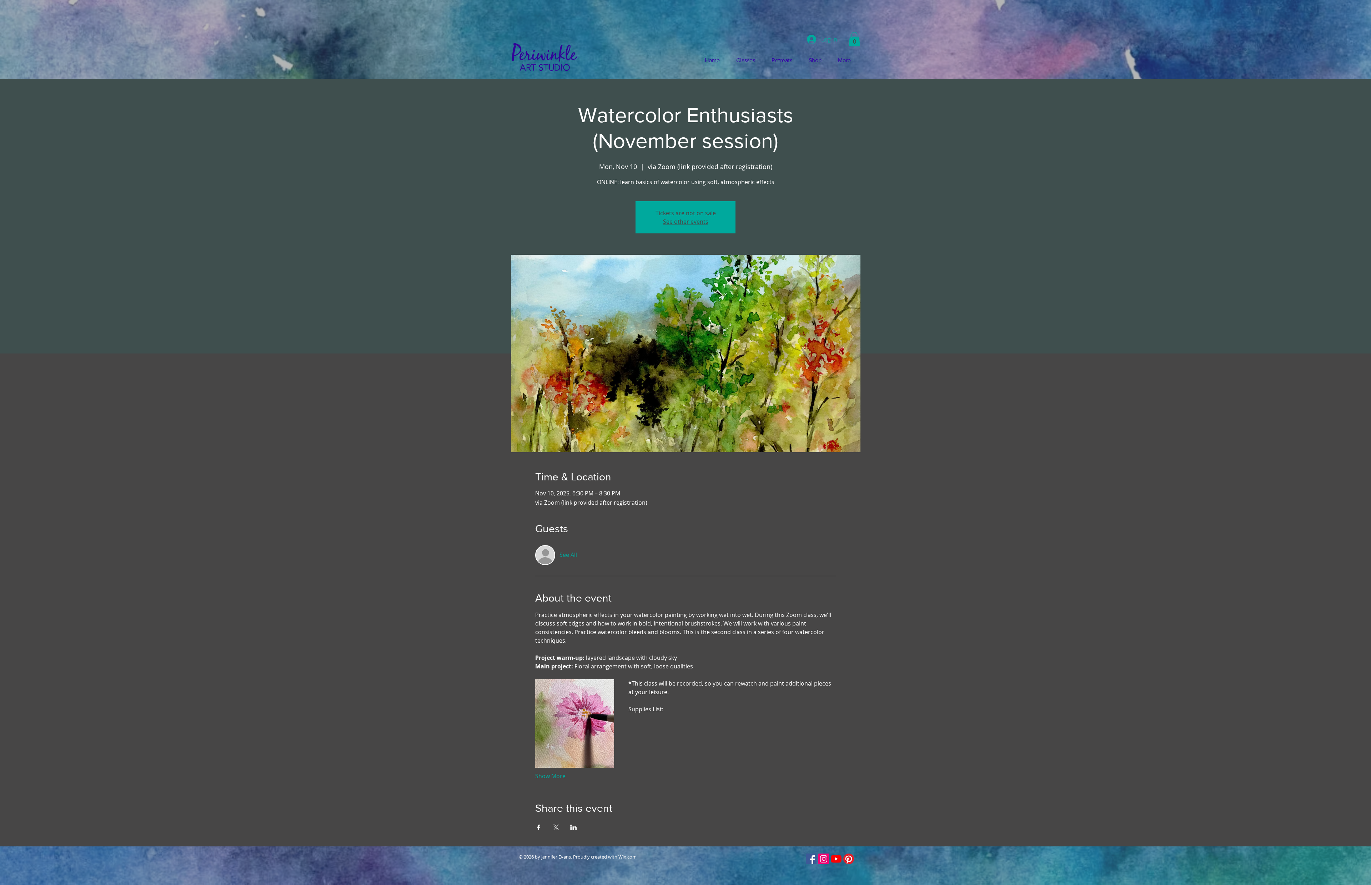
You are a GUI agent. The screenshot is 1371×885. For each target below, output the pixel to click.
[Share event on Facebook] (538, 827)
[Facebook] (811, 859)
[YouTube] (836, 859)
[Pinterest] (848, 859)
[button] (854, 39)
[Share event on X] (556, 827)
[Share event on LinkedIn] (573, 827)
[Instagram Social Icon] (823, 859)
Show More (550, 776)
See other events (685, 222)
